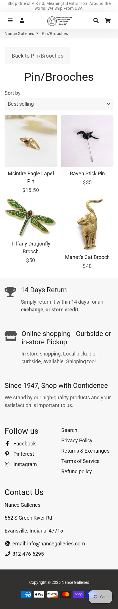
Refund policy (76, 471)
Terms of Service (80, 461)
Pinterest (23, 454)
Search (69, 430)
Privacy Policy (77, 440)
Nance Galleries (19, 33)
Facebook (24, 444)
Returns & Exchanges (85, 451)
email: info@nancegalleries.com (48, 544)
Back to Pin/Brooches (37, 56)
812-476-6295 (27, 554)
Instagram (24, 464)
